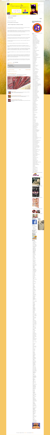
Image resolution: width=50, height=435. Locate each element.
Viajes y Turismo (35, 170)
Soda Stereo (34, 158)
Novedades (34, 114)
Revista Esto (34, 132)
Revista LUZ (34, 139)
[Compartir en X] (16, 62)
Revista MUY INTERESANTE (36, 140)
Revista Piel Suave (35, 141)
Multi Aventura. (34, 106)
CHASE (34, 255)
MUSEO (34, 108)
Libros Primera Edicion (34, 326)
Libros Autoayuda (35, 75)
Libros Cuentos (34, 77)
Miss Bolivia (34, 105)
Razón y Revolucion (35, 125)
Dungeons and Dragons (35, 54)
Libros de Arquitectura (35, 78)
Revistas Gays (34, 150)
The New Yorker (34, 167)
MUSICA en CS (34, 339)
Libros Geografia (35, 315)
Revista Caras (34, 361)
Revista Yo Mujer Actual (35, 147)
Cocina (33, 49)
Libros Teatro (34, 98)
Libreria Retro (34, 290)
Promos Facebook (34, 352)
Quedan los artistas (12, 63)
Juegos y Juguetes (35, 71)
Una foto (34, 418)
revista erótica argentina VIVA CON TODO (16, 95)
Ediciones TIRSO (35, 55)
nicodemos (25, 432)
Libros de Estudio (35, 82)
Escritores (34, 273)
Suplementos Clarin (35, 163)
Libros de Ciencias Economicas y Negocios (34, 298)
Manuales (34, 332)
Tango (33, 165)
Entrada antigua (28, 69)
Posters (34, 351)
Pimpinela (34, 120)
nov (33, 113)
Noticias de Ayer (35, 112)
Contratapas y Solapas (35, 50)
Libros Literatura (34, 94)
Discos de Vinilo (35, 264)
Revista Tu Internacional (35, 145)
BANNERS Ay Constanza (34, 247)
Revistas (34, 389)
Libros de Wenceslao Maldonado (34, 308)
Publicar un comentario (11, 66)
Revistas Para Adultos (35, 151)
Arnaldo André (34, 37)
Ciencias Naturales (34, 257)
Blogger (32, 432)
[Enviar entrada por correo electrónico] (13, 62)
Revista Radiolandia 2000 (34, 380)
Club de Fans (34, 48)
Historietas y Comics (35, 69)
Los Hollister (34, 101)
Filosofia (34, 64)
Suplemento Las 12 (35, 160)
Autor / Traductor (35, 39)
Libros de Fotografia (34, 304)
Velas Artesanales (34, 419)
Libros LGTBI (34, 93)
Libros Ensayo (34, 89)
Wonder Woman (34, 171)
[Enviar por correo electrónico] (14, 62)
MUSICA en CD (34, 338)
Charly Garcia (34, 45)
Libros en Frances (35, 87)
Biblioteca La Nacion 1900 (34, 249)
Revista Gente (34, 134)
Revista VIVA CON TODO (36, 146)
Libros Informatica (35, 92)
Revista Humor (34, 369)
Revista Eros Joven (35, 131)
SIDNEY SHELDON (35, 157)
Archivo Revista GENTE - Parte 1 (11, 73)
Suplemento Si (34, 410)
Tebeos (33, 166)
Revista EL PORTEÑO (34, 364)
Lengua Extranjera (34, 289)
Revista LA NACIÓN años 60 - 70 (36, 137)
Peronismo (34, 119)
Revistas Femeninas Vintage (34, 392)
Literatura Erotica (35, 100)
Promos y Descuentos (34, 354)
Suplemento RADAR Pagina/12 (34, 409)
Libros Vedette (34, 99)
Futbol (33, 280)
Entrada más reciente (10, 69)
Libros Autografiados (35, 76)
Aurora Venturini (34, 38)
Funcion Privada (35, 279)
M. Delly (34, 102)
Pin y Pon (34, 121)
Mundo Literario (34, 107)
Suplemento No (34, 407)
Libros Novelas (34, 95)
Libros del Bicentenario (35, 85)
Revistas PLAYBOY (13, 91)
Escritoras (34, 272)
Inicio (20, 69)
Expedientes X (34, 62)
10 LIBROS (34, 241)
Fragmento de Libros (35, 65)
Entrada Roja (34, 58)
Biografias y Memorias (35, 43)
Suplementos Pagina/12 (35, 164)
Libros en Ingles (34, 88)
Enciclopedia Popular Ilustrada (36, 57)
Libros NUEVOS (35, 323)
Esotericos (34, 61)
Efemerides (34, 56)
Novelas (34, 344)
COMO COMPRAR (34, 228)
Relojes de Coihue (35, 127)
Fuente (8, 60)
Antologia (34, 36)
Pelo (33, 118)
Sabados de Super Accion (36, 154)
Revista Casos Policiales (34, 362)
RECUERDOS (34, 126)
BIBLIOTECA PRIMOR (35, 42)
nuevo (33, 345)
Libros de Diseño (35, 81)
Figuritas (34, 63)
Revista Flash (34, 133)
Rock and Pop (34, 152)
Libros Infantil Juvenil (34, 318)
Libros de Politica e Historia (34, 306)
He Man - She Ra (35, 68)
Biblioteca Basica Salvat (34, 248)
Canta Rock (34, 44)
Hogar (33, 70)
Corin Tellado (34, 51)
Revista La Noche (35, 138)
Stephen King (34, 159)
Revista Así (34, 128)
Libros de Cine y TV (35, 80)
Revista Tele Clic (35, 144)
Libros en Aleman (35, 86)
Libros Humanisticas (34, 316)
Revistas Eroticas (34, 390)
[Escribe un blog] (15, 62)
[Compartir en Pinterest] (17, 62)
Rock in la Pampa (35, 153)
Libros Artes (34, 74)
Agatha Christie (34, 35)
